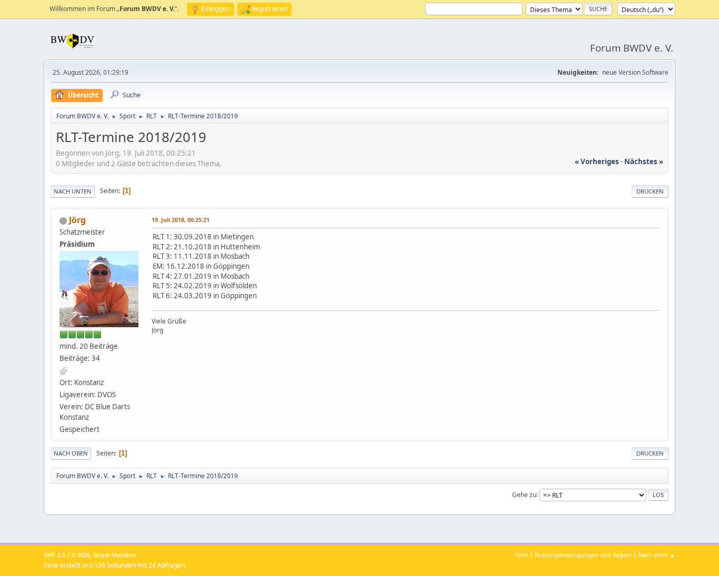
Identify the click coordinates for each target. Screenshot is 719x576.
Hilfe (521, 555)
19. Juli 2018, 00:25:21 (180, 220)
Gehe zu (524, 494)
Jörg (77, 220)
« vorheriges (597, 161)
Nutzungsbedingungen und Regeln (583, 555)
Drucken (650, 191)
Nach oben (71, 453)
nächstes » (643, 161)
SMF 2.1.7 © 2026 (67, 555)
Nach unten (73, 191)
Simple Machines (114, 555)
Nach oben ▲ (656, 555)
